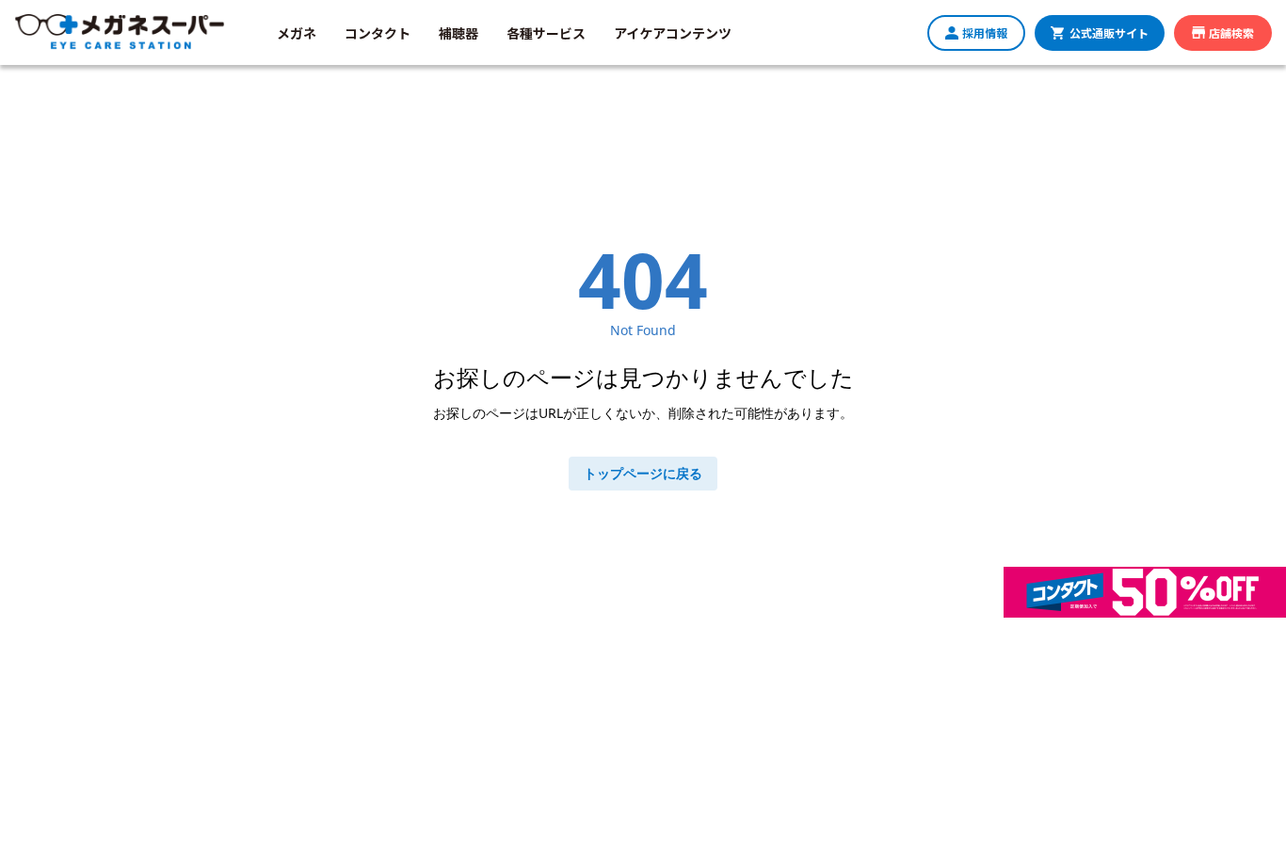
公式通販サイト (1109, 32)
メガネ (296, 33)
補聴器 (458, 33)
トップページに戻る (643, 473)
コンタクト (377, 33)
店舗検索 (1231, 32)
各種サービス (546, 33)
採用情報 (984, 32)
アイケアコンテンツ (672, 33)
